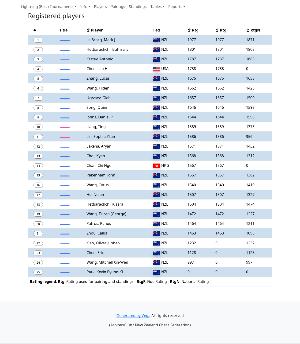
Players (100, 6)
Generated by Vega (133, 315)
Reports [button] (175, 6)
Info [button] (83, 6)
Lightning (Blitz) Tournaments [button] (47, 6)
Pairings (118, 6)
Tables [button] (156, 6)
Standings (138, 6)
